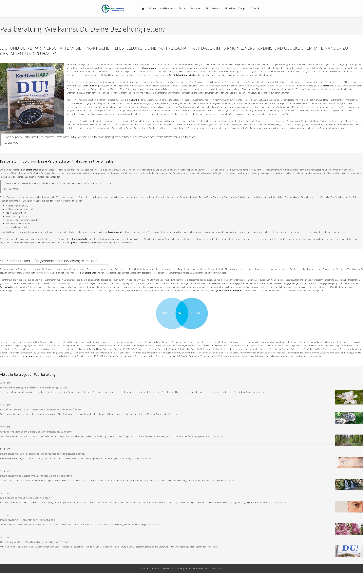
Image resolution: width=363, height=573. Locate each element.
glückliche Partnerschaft (321, 121)
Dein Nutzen (211, 8)
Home (152, 8)
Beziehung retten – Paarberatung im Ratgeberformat (34, 542)
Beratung (164, 352)
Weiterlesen (258, 392)
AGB (157, 568)
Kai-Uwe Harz (167, 8)
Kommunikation (324, 89)
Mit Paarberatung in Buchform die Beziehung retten (33, 387)
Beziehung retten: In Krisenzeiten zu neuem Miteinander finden (40, 409)
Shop (242, 8)
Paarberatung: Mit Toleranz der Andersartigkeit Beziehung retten (42, 453)
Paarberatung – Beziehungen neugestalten (27, 520)
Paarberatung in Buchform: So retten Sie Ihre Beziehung (36, 475)
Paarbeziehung (186, 107)
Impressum (147, 568)
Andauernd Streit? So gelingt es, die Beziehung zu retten (36, 431)
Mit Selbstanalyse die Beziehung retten (25, 498)
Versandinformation (194, 568)
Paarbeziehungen (227, 68)
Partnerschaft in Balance (35, 342)
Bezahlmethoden (213, 568)
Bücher (182, 8)
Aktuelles (230, 8)
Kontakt (255, 8)
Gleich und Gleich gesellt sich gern (67, 283)
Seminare (195, 8)
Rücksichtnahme (45, 272)
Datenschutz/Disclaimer (171, 568)
